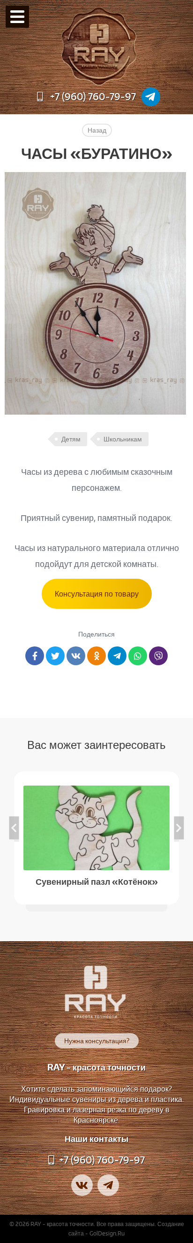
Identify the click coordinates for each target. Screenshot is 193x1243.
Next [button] (179, 827)
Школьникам (123, 439)
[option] (96, 838)
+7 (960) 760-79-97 (93, 96)
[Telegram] (150, 96)
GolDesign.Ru (107, 1233)
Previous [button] (14, 827)
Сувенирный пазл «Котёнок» (97, 881)
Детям (71, 439)
